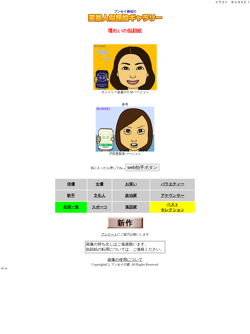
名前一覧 (71, 207)
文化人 (99, 195)
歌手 (71, 195)
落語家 (131, 207)
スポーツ (99, 207)
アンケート (109, 234)
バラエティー (172, 184)
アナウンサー (172, 195)
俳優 (71, 184)
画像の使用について (125, 259)
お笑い (131, 184)
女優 (100, 184)
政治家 (131, 195)
